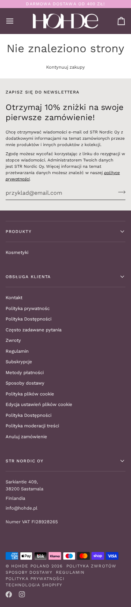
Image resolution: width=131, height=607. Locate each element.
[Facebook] (9, 594)
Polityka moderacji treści (32, 425)
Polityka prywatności (35, 578)
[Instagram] (22, 594)
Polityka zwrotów (91, 566)
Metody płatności (25, 372)
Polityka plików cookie (30, 393)
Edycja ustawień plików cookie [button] (39, 404)
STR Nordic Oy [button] (24, 460)
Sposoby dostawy (25, 383)
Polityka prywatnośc (28, 308)
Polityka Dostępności (28, 319)
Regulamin (17, 351)
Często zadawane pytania (33, 329)
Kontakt (14, 297)
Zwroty (13, 340)
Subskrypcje (19, 361)
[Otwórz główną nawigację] (16, 21)
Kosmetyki (17, 252)
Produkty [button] (18, 231)
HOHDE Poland (30, 566)
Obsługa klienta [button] (28, 276)
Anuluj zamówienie (26, 436)
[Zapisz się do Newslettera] (119, 192)
